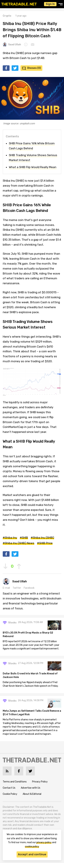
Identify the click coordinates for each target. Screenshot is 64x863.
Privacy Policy (40, 781)
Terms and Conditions (15, 781)
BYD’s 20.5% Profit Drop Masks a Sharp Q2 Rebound (28, 634)
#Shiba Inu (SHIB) (42, 537)
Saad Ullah (14, 44)
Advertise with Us (30, 787)
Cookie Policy (10, 794)
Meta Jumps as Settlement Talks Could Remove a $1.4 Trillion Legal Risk (32, 712)
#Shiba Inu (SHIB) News (18, 543)
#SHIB (24, 537)
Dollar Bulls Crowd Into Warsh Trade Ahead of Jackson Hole (30, 675)
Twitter (17, 587)
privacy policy (44, 842)
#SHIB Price (45, 543)
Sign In (50, 4)
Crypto (7, 15)
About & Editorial (32, 794)
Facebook (29, 587)
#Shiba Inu (10, 537)
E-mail (6, 587)
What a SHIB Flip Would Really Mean (32, 167)
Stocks (12, 622)
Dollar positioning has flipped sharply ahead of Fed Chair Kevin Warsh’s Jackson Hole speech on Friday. (30, 684)
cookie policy (32, 846)
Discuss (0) (34, 68)
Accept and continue (32, 854)
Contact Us (9, 787)
